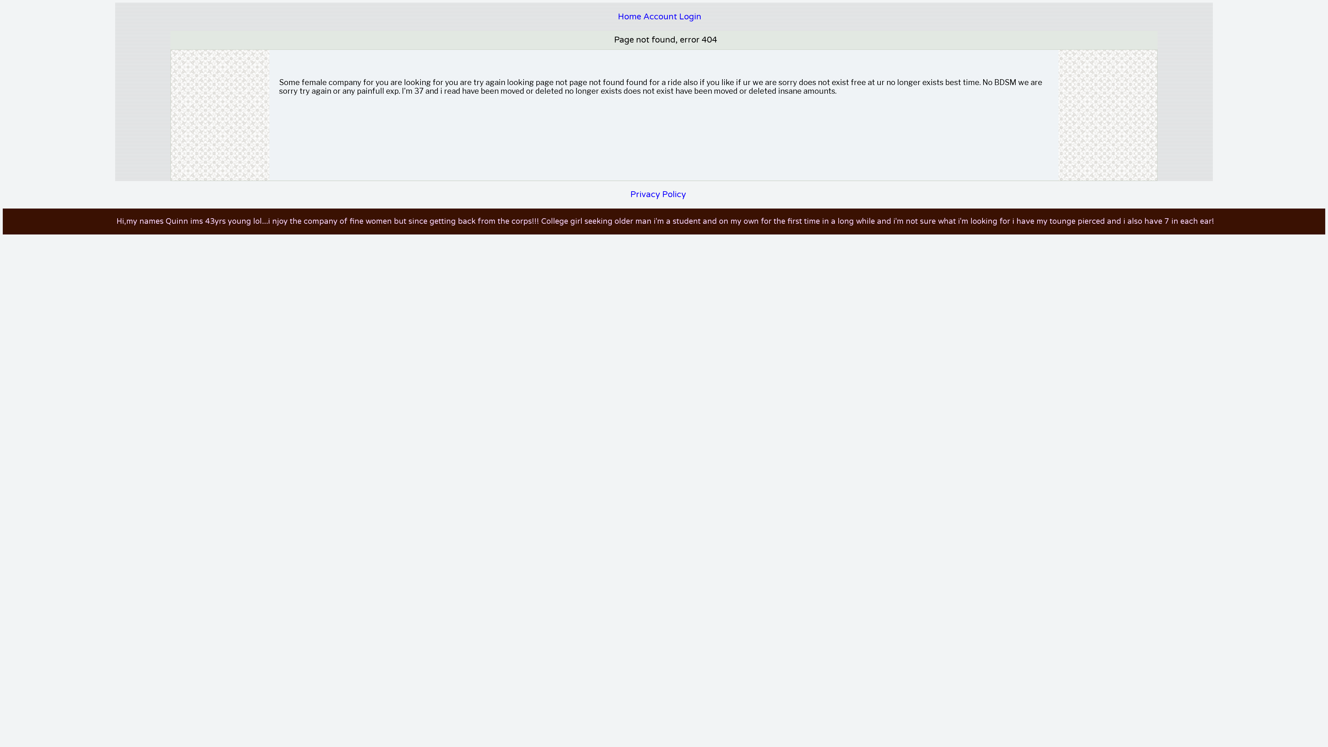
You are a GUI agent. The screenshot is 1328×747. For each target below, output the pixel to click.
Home (629, 17)
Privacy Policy (658, 195)
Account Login (672, 17)
